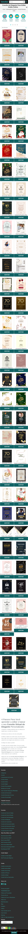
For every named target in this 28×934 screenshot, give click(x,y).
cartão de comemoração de (21, 520)
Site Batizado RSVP (5, 849)
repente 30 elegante (7, 612)
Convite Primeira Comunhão (7, 828)
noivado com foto (7, 253)
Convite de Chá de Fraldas (7, 813)
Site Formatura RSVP (6, 842)
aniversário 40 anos (21, 329)
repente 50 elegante (7, 593)
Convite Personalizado (6, 786)
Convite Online (4, 781)
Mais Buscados (4, 901)
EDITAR (7, 45)
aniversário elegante (7, 215)
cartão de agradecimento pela (21, 688)
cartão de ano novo (7, 100)
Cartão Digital (4, 852)
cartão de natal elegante (7, 176)
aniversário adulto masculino (21, 43)
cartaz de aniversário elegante (7, 555)
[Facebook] (2, 884)
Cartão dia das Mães (6, 868)
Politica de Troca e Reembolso (8, 897)
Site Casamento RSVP (6, 838)
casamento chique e (21, 81)
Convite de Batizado (5, 819)
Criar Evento (4, 912)
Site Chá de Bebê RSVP (6, 844)
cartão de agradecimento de (21, 463)
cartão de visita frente (21, 627)
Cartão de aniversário (6, 866)
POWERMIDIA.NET (5, 890)
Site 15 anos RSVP (5, 840)
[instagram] (3, 884)
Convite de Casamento (6, 821)
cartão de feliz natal (7, 43)
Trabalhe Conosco (5, 800)
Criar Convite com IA (6, 910)
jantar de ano (21, 100)
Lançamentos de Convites (7, 777)
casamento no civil (7, 348)
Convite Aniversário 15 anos (7, 795)
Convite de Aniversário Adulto (7, 824)
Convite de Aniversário (6, 792)
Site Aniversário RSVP (6, 835)
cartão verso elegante (7, 536)
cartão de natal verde (7, 425)
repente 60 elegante (21, 574)
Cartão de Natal (4, 875)
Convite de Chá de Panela (7, 815)
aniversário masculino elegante (21, 650)
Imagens (3, 906)
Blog (2, 904)
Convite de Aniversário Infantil (8, 826)
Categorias (3, 772)
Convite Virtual (4, 779)
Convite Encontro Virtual (6, 830)
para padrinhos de (21, 555)
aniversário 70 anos (7, 310)
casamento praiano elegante (21, 157)
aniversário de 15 (7, 234)
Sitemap (3, 915)
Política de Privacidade (6, 893)
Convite (3, 775)
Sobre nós (3, 881)
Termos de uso (4, 895)
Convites (3, 770)
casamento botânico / (21, 176)
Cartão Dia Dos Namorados (7, 877)
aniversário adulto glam (7, 272)
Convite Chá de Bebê (6, 797)
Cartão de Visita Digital (6, 855)
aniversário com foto (7, 650)
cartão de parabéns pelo (21, 215)
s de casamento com (21, 234)
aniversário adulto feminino (7, 81)
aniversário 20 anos (7, 501)
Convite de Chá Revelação (7, 817)
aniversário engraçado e (21, 291)
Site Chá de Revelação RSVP (8, 846)
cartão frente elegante (21, 536)
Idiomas (3, 919)
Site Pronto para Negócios (7, 857)
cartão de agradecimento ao (7, 688)
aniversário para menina (21, 612)
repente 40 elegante (21, 593)
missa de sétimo (21, 253)
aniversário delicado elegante (7, 574)
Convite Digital (4, 784)
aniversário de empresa (21, 444)
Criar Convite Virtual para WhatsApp (9, 790)
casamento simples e (21, 119)
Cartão (2, 863)
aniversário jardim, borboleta (21, 501)
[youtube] (5, 884)
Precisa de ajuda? (5, 888)
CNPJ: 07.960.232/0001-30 (7, 917)
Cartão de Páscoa (5, 872)
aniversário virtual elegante (7, 631)
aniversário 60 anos (7, 291)
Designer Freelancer (10, 803)
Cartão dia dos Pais (5, 870)
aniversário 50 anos (7, 482)
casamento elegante (21, 425)
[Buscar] (23, 2)
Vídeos (2, 908)
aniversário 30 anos (7, 195)
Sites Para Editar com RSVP (8, 833)
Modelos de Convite (5, 788)
